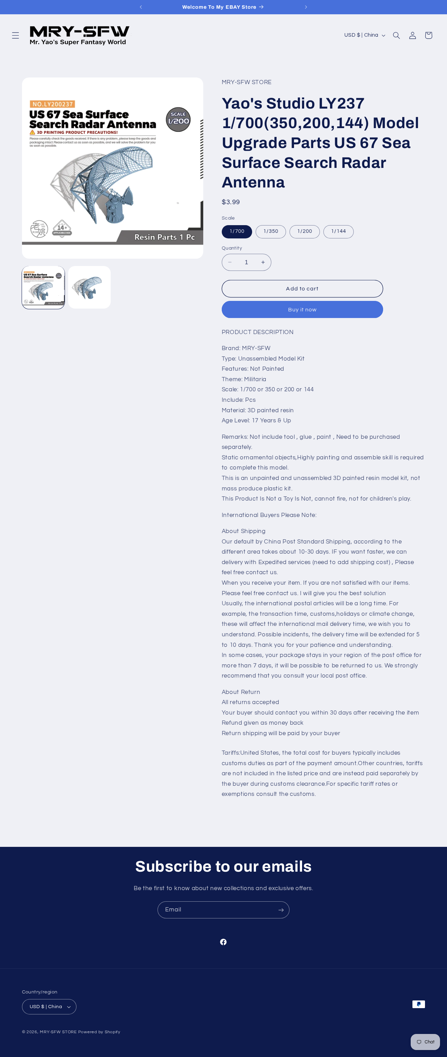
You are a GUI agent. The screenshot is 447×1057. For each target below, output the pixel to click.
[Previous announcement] (141, 7)
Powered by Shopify (99, 1032)
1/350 (270, 231)
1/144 (338, 231)
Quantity (232, 247)
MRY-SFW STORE (58, 1032)
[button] (15, 35)
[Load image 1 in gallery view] (43, 287)
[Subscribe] (281, 909)
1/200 (304, 231)
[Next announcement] (306, 7)
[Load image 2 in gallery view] (89, 287)
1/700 (236, 231)
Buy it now (302, 309)
